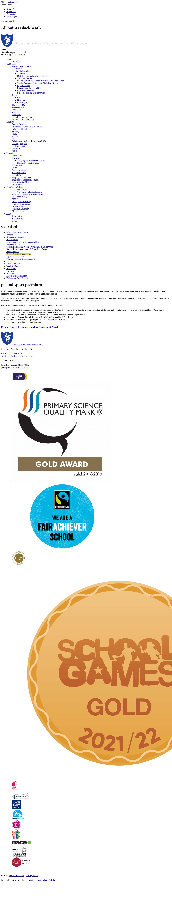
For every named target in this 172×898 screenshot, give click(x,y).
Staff (19, 98)
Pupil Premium (23, 85)
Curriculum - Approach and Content (27, 127)
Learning (10, 122)
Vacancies (16, 112)
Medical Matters (19, 107)
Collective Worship (20, 206)
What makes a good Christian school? (28, 194)
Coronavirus (17, 184)
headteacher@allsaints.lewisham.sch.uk (18, 356)
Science (15, 136)
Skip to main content (10, 2)
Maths (14, 134)
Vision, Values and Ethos (22, 66)
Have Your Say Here (20, 182)
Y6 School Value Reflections (29, 192)
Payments (10, 14)
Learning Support (19, 143)
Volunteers (16, 114)
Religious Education (20, 129)
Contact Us (16, 61)
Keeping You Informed (21, 177)
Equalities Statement (25, 90)
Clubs (14, 168)
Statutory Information (21, 71)
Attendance (17, 110)
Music (14, 151)
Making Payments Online (28, 163)
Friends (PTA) (23, 102)
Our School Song (19, 197)
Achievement (22, 73)
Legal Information (16, 875)
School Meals (17, 175)
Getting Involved (19, 170)
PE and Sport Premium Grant (29, 88)
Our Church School (14, 187)
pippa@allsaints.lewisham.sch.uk (15, 367)
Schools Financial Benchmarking (31, 93)
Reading (15, 131)
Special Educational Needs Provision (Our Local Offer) (40, 81)
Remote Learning (19, 124)
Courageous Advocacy (21, 201)
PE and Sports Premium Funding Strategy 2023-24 (29, 327)
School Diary (12, 9)
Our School (11, 64)
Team (14, 95)
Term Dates (17, 216)
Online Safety (18, 165)
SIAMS (15, 199)
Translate (21, 54)
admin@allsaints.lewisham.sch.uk (28, 344)
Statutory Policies (24, 78)
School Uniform (19, 172)
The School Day (19, 105)
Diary (8, 213)
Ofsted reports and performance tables (33, 76)
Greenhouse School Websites (43, 880)
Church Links (18, 211)
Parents (9, 153)
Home (9, 59)
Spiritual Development (21, 204)
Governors (21, 100)
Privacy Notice (32, 875)
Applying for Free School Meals (31, 160)
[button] (14, 21)
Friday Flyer (11, 16)
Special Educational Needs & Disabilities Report (37, 83)
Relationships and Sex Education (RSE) (29, 141)
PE (13, 139)
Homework (17, 148)
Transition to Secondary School (25, 180)
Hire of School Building (22, 117)
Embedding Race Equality (23, 119)
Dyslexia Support (19, 146)
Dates (14, 221)
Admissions (11, 11)
